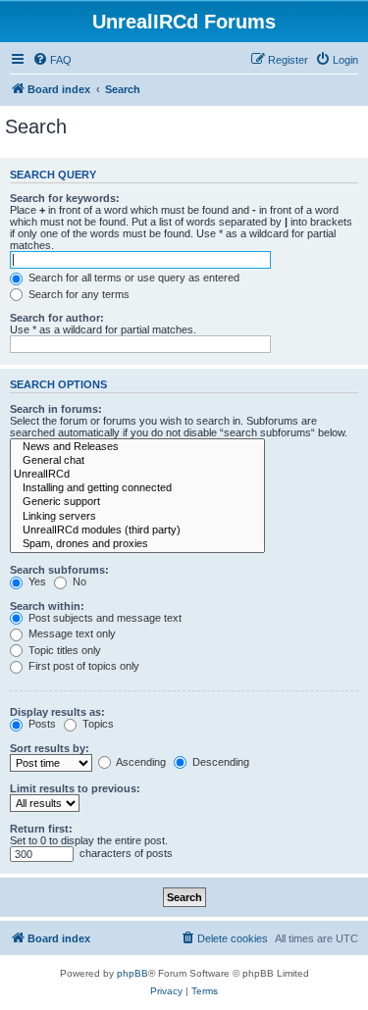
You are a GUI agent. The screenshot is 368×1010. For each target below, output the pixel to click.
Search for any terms (78, 294)
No (78, 581)
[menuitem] (52, 60)
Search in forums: (56, 409)
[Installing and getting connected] (137, 488)
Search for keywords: (65, 198)
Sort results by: (49, 748)
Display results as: (57, 712)
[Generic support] (137, 502)
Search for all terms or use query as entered (132, 277)
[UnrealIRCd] (137, 474)
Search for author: (57, 318)
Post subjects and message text (104, 618)
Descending (219, 762)
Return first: (41, 828)
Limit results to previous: (75, 788)
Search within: (47, 606)
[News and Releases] (137, 447)
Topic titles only (63, 650)
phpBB (132, 973)
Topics (96, 724)
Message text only (71, 633)
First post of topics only (82, 666)
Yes (36, 581)
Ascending (140, 762)
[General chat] (137, 461)
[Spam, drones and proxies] (137, 544)
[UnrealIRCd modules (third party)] (137, 530)
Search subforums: (59, 570)
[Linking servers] (137, 517)
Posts (41, 724)
